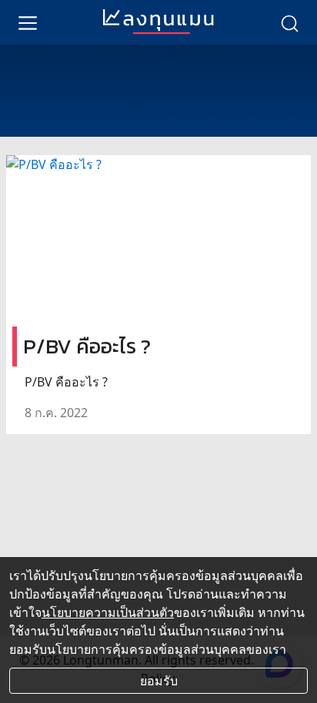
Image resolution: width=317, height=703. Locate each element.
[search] (289, 22)
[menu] (27, 22)
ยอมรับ (159, 680)
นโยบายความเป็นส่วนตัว (108, 612)
